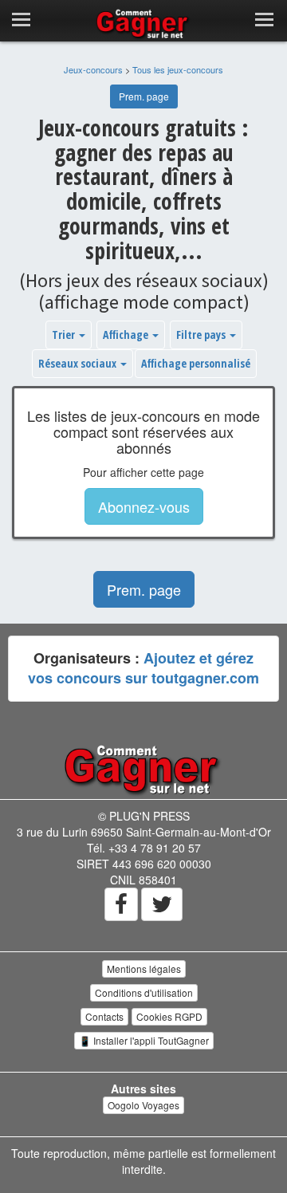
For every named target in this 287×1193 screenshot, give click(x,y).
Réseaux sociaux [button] (78, 363)
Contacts (104, 1016)
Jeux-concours (93, 69)
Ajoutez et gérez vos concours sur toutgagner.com (143, 668)
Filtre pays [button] (202, 334)
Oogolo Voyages (143, 1105)
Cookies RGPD (169, 1016)
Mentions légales (144, 968)
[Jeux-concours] (143, 769)
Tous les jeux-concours (177, 69)
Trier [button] (64, 334)
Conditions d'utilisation (144, 992)
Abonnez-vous (144, 506)
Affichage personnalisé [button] (195, 363)
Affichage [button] (127, 334)
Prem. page (144, 96)
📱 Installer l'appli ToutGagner (144, 1040)
